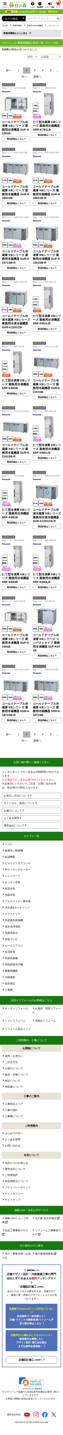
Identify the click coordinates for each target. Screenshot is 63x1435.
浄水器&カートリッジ (17, 907)
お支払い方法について (17, 795)
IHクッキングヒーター (18, 869)
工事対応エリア (14, 1104)
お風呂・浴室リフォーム (46, 1010)
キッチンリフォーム (16, 1008)
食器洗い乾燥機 (14, 850)
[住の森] (18, 4)
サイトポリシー (14, 1193)
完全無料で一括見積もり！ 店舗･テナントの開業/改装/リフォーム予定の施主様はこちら (31, 1316)
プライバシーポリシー (18, 1187)
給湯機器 (10, 856)
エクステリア (12, 913)
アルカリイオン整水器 (18, 901)
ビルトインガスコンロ (18, 863)
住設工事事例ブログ (16, 1230)
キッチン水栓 (12, 882)
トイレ (9, 844)
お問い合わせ (12, 1145)
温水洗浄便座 (12, 926)
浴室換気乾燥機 (14, 920)
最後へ (37, 76)
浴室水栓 (10, 888)
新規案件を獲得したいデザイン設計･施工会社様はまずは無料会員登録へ (31, 1340)
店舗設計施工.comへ (31, 1359)
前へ (8, 70)
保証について (12, 1080)
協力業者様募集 (44, 1253)
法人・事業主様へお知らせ (16, 1255)
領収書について (14, 1086)
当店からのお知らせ (16, 1162)
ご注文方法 (11, 1062)
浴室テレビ (11, 939)
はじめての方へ (14, 1133)
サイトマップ (12, 1199)
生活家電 (10, 951)
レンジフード (12, 875)
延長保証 (10, 983)
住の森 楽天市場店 (46, 1218)
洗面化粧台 (11, 932)
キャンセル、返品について (19, 803)
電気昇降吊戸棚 (14, 964)
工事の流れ (11, 1110)
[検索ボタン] (58, 18)
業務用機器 (10, 33)
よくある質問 (11, 818)
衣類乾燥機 (11, 958)
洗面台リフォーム (45, 1020)
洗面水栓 (10, 894)
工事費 (9, 990)
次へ (24, 76)
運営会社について (14, 825)
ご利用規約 (11, 1175)
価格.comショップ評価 (15, 1220)
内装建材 (10, 977)
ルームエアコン (14, 945)
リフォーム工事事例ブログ (46, 1232)
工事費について (14, 1116)
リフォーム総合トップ (18, 1029)
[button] (32, 1383)
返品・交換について (16, 1074)
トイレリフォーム (15, 1020)
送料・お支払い (14, 1056)
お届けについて (13, 810)
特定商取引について (16, 1181)
